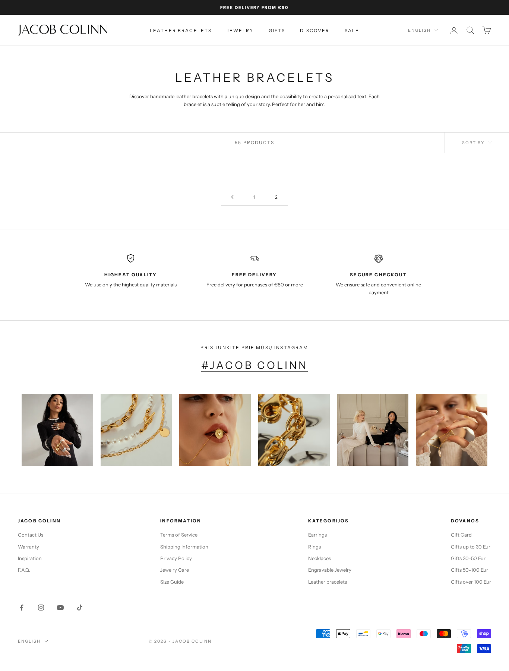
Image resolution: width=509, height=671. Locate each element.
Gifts (277, 30)
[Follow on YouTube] (60, 607)
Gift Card (461, 535)
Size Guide (172, 582)
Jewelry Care (174, 570)
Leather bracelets (181, 30)
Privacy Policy (176, 558)
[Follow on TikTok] (79, 607)
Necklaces (319, 558)
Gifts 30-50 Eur (468, 558)
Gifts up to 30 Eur (470, 547)
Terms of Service (178, 535)
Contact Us (30, 535)
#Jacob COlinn (254, 365)
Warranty (28, 547)
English (419, 30)
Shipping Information (184, 547)
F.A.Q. (24, 570)
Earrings (317, 535)
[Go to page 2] (232, 197)
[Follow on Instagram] (41, 607)
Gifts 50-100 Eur (469, 570)
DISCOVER (314, 30)
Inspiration (30, 558)
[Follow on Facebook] (21, 607)
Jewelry (240, 30)
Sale (352, 30)
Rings (314, 547)
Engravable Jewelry (329, 570)
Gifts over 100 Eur (471, 582)
